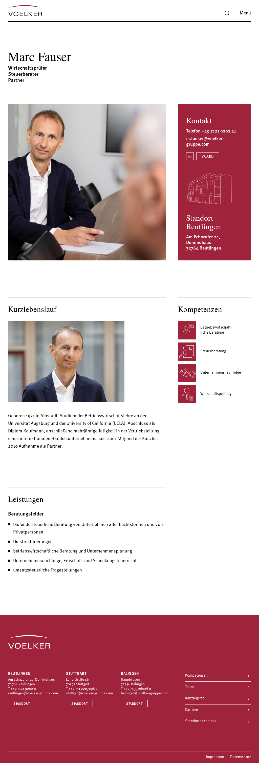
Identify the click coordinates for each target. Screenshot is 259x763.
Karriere (191, 710)
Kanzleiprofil (195, 698)
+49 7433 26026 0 (137, 689)
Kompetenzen (196, 676)
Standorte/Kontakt (200, 721)
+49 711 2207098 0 (83, 689)
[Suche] (227, 13)
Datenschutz (240, 757)
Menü (245, 13)
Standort (21, 703)
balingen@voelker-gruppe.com (144, 693)
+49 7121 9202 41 (219, 131)
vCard (208, 157)
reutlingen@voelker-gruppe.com (33, 693)
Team (189, 687)
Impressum (215, 757)
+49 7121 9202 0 (23, 689)
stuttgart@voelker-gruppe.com (89, 693)
